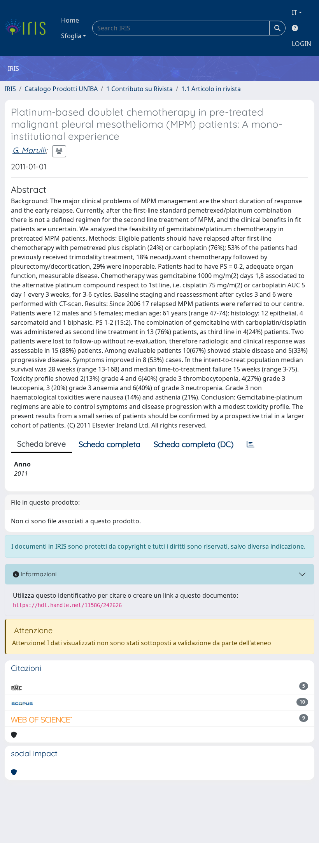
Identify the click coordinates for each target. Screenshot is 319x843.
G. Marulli (29, 150)
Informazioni (37, 574)
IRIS (10, 88)
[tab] (250, 444)
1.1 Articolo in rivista (211, 88)
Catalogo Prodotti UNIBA (61, 88)
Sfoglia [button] (71, 36)
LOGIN (301, 43)
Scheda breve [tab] (41, 444)
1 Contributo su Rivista (139, 88)
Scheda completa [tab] (109, 444)
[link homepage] (28, 28)
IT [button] (294, 12)
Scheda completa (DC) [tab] (193, 444)
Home (70, 20)
